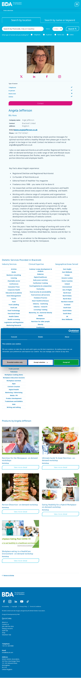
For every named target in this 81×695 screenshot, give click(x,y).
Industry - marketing (40, 304)
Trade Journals (14, 369)
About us (5, 622)
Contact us (5, 624)
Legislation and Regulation (13, 322)
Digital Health (14, 389)
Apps (14, 384)
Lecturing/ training (40, 310)
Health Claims (14, 316)
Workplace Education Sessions (14, 378)
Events (13, 299)
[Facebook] (4, 601)
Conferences (13, 284)
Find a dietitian (8, 10)
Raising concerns (7, 628)
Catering (14, 278)
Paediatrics (40, 327)
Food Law (13, 307)
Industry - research (40, 307)
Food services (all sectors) (40, 295)
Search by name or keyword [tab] (60, 20)
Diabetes (40, 274)
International (67, 287)
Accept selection (39, 362)
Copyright (14, 606)
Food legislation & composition (40, 286)
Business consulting (14, 275)
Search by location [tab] (21, 20)
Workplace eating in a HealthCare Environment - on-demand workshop (17, 552)
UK (67, 316)
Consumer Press (14, 287)
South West (67, 313)
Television (13, 372)
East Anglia (67, 269)
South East (67, 307)
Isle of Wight (67, 290)
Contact (40, 103)
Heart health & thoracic (40, 301)
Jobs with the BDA (8, 626)
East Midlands (67, 272)
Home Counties (67, 281)
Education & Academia (14, 293)
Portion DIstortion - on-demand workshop (20, 504)
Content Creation (14, 386)
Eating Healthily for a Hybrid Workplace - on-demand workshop (59, 505)
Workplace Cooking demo (14, 375)
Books (14, 272)
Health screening (14, 319)
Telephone (37, 35)
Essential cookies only (15, 362)
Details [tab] (40, 337)
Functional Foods (14, 313)
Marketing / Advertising (13, 392)
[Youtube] (22, 601)
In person (49, 35)
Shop (3, 633)
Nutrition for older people (40, 321)
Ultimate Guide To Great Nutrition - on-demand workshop (58, 459)
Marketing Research (14, 325)
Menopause (40, 318)
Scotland (67, 305)
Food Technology (14, 310)
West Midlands (67, 319)
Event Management (14, 296)
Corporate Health (14, 290)
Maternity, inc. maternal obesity (40, 313)
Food (14, 302)
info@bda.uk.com (7, 652)
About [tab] (67, 337)
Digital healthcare (40, 277)
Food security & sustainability (40, 292)
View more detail (20, 467)
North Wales (67, 296)
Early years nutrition (40, 280)
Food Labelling (14, 305)
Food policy (40, 289)
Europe (67, 275)
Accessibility (5, 606)
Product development (14, 398)
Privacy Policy (23, 606)
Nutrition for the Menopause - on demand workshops (20, 459)
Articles (14, 269)
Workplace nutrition (14, 381)
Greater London (67, 278)
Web (13, 404)
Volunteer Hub (6, 635)
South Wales (67, 310)
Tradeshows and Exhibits (14, 401)
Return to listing (9, 575)
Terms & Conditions (35, 606)
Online (72, 35)
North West (67, 299)
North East (67, 293)
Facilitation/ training (40, 283)
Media (40, 315)
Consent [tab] (14, 337)
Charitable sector (14, 281)
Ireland (67, 284)
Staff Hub (5, 630)
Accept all (66, 362)
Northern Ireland (67, 302)
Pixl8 (18, 614)
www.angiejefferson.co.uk (25, 130)
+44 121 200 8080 (8, 646)
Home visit (60, 35)
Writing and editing (14, 407)
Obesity (40, 324)
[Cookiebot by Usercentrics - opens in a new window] (70, 331)
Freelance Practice (40, 298)
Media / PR (14, 395)
